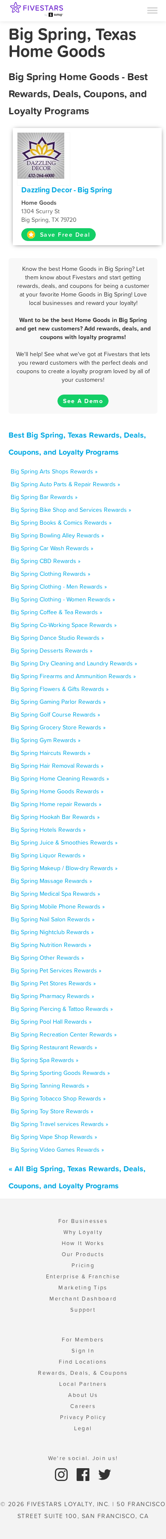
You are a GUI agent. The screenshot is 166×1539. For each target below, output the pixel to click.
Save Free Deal (63, 234)
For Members (83, 1340)
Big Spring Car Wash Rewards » (52, 548)
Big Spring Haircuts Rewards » (50, 753)
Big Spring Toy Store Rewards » (52, 1111)
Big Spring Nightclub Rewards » (52, 932)
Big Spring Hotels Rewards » (48, 829)
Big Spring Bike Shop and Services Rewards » (71, 509)
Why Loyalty (83, 1232)
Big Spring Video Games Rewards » (57, 1149)
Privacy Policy (83, 1417)
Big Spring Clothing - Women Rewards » (63, 599)
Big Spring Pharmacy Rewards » (52, 996)
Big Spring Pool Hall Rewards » (51, 1021)
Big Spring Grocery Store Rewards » (58, 727)
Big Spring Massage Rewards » (51, 881)
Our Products (83, 1254)
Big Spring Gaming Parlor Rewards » (58, 701)
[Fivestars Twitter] (104, 1474)
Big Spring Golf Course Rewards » (55, 714)
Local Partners (83, 1384)
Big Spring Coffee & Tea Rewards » (56, 612)
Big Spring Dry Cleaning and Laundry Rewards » (74, 663)
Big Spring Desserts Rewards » (51, 650)
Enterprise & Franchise (83, 1276)
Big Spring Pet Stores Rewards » (53, 983)
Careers (83, 1406)
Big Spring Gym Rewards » (45, 740)
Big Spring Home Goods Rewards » (57, 791)
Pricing (83, 1265)
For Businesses (83, 1221)
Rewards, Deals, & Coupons (83, 1373)
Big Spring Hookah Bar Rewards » (55, 817)
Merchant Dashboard (83, 1299)
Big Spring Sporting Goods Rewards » (60, 1073)
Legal (83, 1428)
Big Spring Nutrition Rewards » (51, 945)
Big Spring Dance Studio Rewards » (57, 637)
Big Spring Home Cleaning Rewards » (60, 778)
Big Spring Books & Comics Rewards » (61, 522)
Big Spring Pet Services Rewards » (56, 970)
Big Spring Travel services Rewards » (59, 1124)
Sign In (83, 1351)
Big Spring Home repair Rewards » (56, 804)
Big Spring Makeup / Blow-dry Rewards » (64, 868)
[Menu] (152, 10)
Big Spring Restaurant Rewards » (54, 1047)
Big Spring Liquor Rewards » (48, 855)
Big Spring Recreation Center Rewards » (64, 1034)
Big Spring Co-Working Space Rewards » (64, 625)
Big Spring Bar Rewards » (44, 497)
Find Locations (83, 1362)
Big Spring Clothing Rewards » (50, 573)
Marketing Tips (82, 1287)
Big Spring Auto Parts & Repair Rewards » (65, 484)
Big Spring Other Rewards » (47, 957)
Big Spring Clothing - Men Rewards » (59, 586)
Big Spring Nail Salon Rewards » (52, 919)
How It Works (83, 1243)
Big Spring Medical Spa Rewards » (55, 893)
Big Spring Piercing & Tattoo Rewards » (62, 1009)
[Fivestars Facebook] (84, 1474)
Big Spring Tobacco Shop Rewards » (58, 1098)
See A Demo (83, 401)
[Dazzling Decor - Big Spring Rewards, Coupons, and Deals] (43, 155)
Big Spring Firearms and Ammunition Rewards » (73, 676)
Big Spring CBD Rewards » (45, 561)
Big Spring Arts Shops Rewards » (54, 471)
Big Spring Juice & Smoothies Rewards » (64, 842)
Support (83, 1310)
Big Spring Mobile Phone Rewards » (58, 906)
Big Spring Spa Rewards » (44, 1060)
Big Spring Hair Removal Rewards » (57, 765)
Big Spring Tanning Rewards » (50, 1085)
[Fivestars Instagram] (62, 1474)
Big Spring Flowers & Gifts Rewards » (60, 689)
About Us (83, 1395)
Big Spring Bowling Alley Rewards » (57, 535)
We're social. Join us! (83, 1458)
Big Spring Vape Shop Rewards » (54, 1136)
